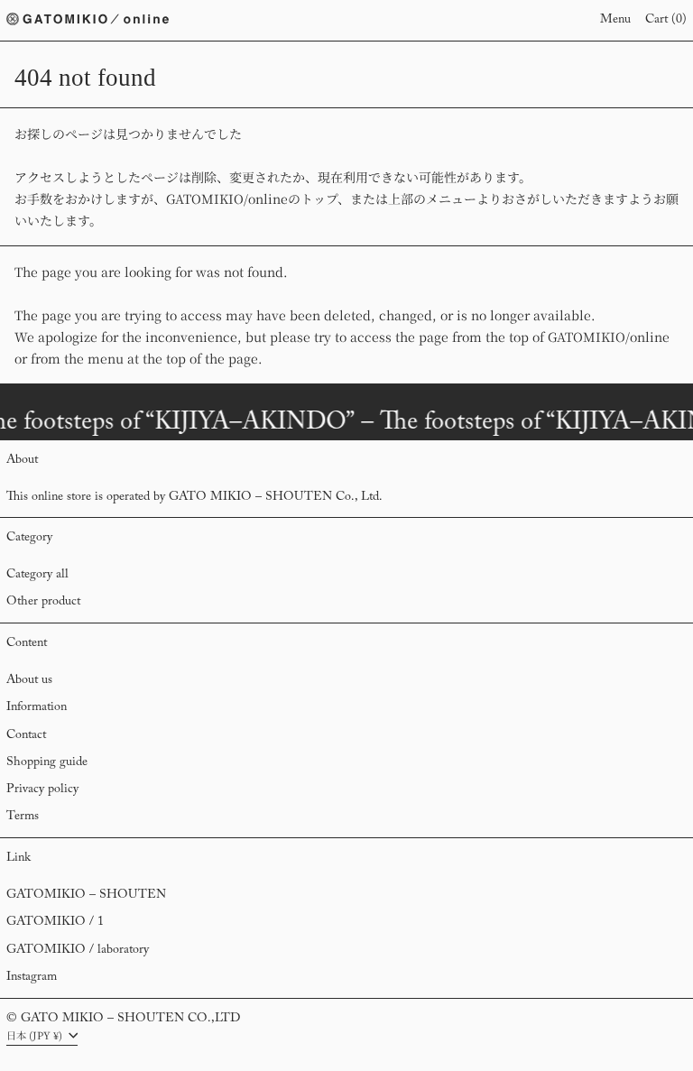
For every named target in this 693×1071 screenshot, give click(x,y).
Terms (22, 816)
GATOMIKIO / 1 (55, 922)
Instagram (31, 977)
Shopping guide (47, 762)
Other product (43, 602)
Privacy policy (42, 789)
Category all (37, 574)
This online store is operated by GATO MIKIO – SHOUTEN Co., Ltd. (194, 497)
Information (36, 707)
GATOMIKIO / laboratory (77, 950)
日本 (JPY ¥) (35, 1035)
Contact (26, 735)
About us (29, 680)
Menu (615, 20)
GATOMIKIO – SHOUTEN (86, 895)
